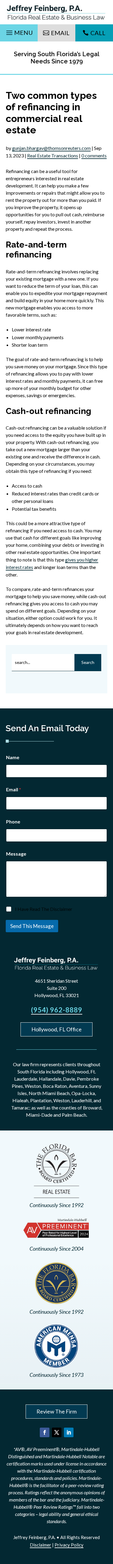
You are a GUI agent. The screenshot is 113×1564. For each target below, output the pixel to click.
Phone (13, 821)
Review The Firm (56, 1411)
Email (60, 32)
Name (12, 757)
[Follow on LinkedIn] (69, 1432)
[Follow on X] (56, 1432)
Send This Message (32, 926)
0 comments (94, 155)
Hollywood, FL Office (56, 1029)
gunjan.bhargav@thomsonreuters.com (51, 148)
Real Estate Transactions (52, 155)
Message (16, 854)
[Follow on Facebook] (44, 1432)
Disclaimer (40, 1544)
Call (97, 32)
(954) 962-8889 (56, 1010)
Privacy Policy (69, 1544)
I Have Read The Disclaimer (43, 909)
